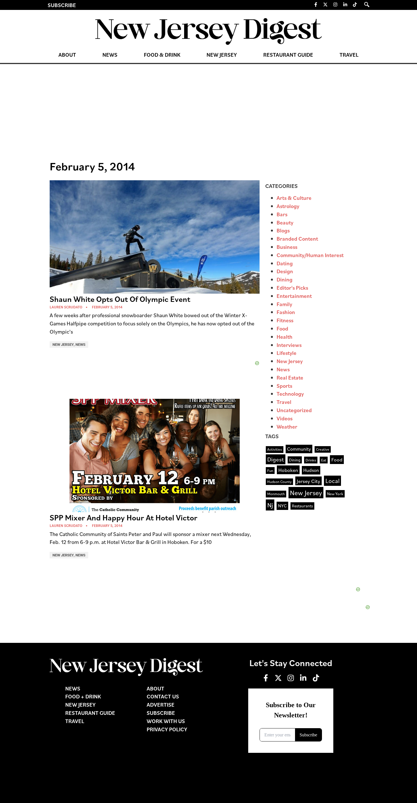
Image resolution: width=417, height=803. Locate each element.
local (332, 480)
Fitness (285, 320)
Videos (284, 418)
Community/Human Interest (310, 255)
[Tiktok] (355, 4)
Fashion (286, 311)
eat (323, 459)
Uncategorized (294, 410)
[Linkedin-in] (345, 4)
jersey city (308, 481)
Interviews (289, 344)
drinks (311, 459)
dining (294, 459)
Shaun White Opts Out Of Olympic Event (120, 299)
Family (284, 304)
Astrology (288, 205)
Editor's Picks (292, 287)
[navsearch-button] (366, 4)
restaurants (302, 505)
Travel (349, 54)
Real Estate (290, 377)
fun (270, 470)
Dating (285, 263)
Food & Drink (162, 54)
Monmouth (276, 493)
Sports (284, 385)
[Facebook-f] (315, 4)
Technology (290, 393)
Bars (282, 214)
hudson (311, 470)
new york (335, 493)
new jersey (306, 492)
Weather (287, 426)
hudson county (279, 481)
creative (322, 449)
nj (270, 505)
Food (282, 328)
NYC (282, 506)
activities (274, 449)
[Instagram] (335, 4)
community (299, 449)
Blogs (283, 230)
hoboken (288, 470)
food (336, 459)
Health (284, 336)
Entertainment (294, 295)
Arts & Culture (294, 197)
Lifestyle (286, 352)
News (109, 54)
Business (287, 246)
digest (275, 459)
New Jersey (222, 54)
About (67, 54)
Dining (284, 279)
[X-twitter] (325, 4)
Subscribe (62, 5)
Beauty (285, 222)
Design (285, 271)
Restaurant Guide (288, 54)
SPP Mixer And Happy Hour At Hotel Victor (123, 517)
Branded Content (297, 238)
